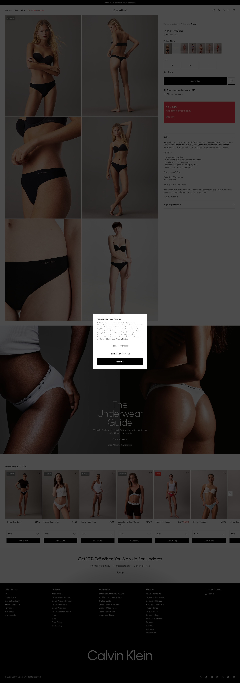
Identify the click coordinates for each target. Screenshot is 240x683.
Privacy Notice (122, 339)
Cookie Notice (106, 339)
